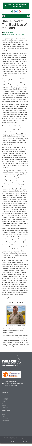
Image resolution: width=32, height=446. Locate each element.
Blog (4, 34)
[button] (3, 16)
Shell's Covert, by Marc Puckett (16, 34)
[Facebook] (15, 11)
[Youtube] (20, 11)
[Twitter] (17, 11)
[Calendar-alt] (12, 11)
